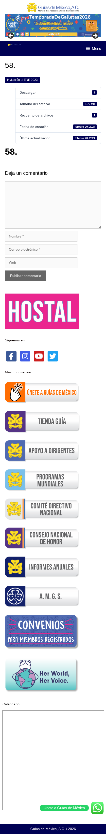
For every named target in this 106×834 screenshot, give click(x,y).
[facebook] (11, 356)
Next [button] (95, 36)
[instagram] (25, 356)
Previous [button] (11, 36)
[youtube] (39, 356)
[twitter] (53, 356)
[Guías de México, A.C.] (14, 45)
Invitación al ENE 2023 (22, 80)
